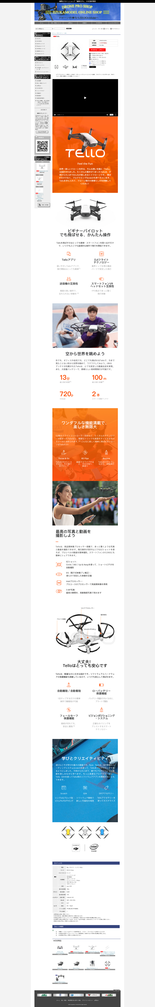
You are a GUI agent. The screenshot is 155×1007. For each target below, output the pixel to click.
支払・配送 (63, 1000)
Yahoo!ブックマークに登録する (98, 61)
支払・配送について (56, 23)
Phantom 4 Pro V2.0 (43, 171)
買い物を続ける (94, 59)
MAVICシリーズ (40, 43)
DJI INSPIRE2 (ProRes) (60, 982)
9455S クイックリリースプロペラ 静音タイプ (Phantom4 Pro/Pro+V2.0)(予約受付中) (107, 953)
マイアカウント (116, 28)
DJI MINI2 (39, 41)
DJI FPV (39, 38)
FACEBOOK (99, 23)
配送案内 (39, 95)
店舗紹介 (85, 23)
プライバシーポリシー (87, 1000)
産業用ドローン (40, 51)
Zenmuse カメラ (40, 53)
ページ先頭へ (116, 990)
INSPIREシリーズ (41, 48)
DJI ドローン (40, 62)
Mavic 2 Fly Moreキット (92, 968)
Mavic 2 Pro (60, 968)
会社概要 (39, 80)
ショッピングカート (113, 23)
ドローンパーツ (40, 65)
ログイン (107, 28)
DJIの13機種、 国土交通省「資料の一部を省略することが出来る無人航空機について (43, 103)
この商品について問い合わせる (98, 57)
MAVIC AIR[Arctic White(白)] (60, 952)
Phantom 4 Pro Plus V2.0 (40, 182)
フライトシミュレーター (43, 71)
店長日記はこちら (42, 132)
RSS (43, 205)
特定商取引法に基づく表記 (74, 1000)
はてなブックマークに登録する (98, 63)
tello (65, 33)
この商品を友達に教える (97, 55)
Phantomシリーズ (41, 46)
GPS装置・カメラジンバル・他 (42, 68)
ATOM (47, 205)
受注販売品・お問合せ (97, 49)
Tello (109, 968)
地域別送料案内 (40, 98)
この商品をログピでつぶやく (98, 65)
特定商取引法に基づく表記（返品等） (100, 53)
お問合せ (70, 23)
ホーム (41, 23)
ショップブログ (40, 90)
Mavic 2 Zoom (76, 968)
